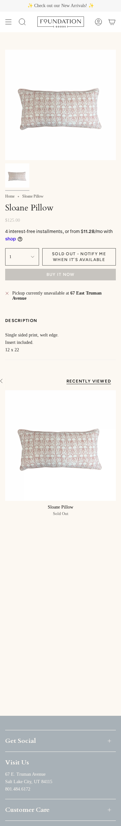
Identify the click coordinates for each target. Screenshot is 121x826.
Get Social (20, 740)
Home (10, 196)
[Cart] (112, 22)
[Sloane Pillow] (60, 445)
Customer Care (27, 809)
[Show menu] (8, 22)
